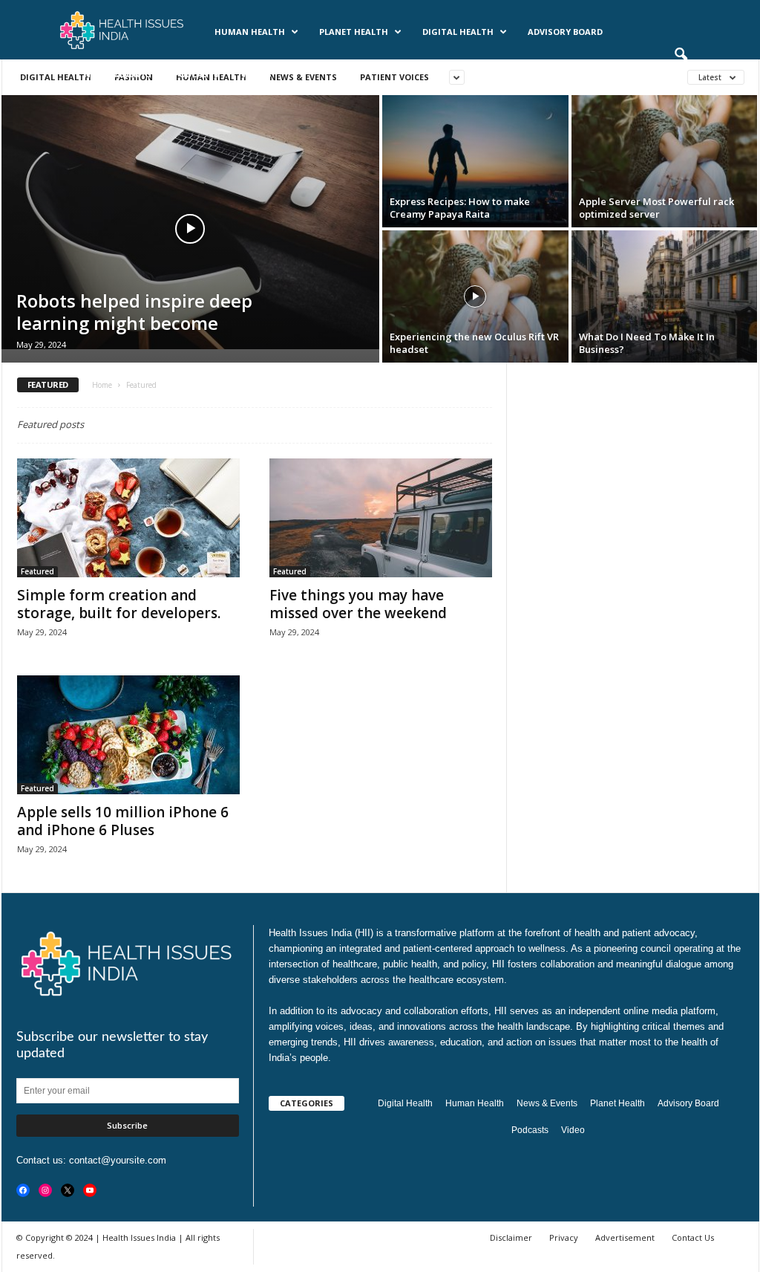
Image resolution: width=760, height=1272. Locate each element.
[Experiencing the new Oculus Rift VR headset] (475, 299)
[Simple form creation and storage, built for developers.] (128, 517)
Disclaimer (511, 1237)
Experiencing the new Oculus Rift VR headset (474, 343)
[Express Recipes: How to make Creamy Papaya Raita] (475, 164)
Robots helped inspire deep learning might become (134, 311)
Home (102, 385)
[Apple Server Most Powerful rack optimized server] (664, 164)
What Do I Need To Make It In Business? (647, 343)
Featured (37, 571)
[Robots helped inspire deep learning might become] (190, 222)
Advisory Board (565, 31)
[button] (680, 55)
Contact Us (693, 1237)
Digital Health (458, 31)
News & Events (117, 74)
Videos (256, 74)
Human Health (249, 31)
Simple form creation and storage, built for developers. (118, 604)
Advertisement (625, 1237)
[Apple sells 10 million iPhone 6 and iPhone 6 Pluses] (128, 734)
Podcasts (196, 74)
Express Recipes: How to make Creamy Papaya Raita (460, 208)
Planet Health (353, 31)
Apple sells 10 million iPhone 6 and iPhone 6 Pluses (123, 821)
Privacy (563, 1237)
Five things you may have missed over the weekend (358, 604)
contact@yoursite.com (117, 1160)
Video (573, 1130)
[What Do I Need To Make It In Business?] (664, 299)
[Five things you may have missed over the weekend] (380, 517)
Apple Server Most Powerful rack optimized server (656, 208)
